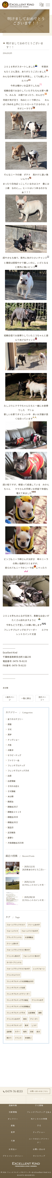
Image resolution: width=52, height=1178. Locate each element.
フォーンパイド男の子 (31, 956)
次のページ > (42, 698)
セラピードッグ (14, 755)
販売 (25, 1031)
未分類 (5, 687)
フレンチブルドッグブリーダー (18, 994)
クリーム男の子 (12, 943)
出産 (10, 775)
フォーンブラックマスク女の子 (18, 969)
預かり (9, 1038)
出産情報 (11, 781)
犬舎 (10, 745)
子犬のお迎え (13, 786)
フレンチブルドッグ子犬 (18, 770)
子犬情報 (11, 791)
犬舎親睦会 (29, 937)
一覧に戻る (26, 698)
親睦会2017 (13, 806)
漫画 (40, 1013)
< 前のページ (9, 698)
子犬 (10, 729)
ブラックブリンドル (14, 937)
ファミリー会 (13, 760)
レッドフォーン (39, 969)
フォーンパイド (12, 931)
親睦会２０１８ (14, 811)
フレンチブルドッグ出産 (16, 987)
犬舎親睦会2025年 (16, 842)
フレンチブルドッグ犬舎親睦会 (18, 1006)
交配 (31, 1031)
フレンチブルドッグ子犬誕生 (17, 1000)
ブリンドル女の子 (13, 1019)
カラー (17, 1031)
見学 (10, 734)
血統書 (9, 1031)
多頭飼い (28, 1038)
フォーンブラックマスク (16, 925)
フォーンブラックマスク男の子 (18, 950)
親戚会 (10, 801)
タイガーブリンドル (14, 962)
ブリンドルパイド (13, 975)
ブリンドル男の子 (13, 956)
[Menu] (48, 5)
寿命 (25, 1019)
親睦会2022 (13, 822)
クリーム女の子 (34, 925)
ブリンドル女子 (37, 1000)
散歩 (26, 1025)
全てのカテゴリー (15, 719)
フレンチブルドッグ (16, 765)
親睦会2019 (13, 817)
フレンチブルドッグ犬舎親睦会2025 (20, 981)
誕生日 (10, 827)
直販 (10, 724)
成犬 (38, 1031)
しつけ (34, 1025)
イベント (18, 1038)
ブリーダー (34, 1019)
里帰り (10, 837)
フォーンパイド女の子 (29, 931)
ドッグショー (13, 739)
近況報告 (11, 832)
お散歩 (10, 750)
